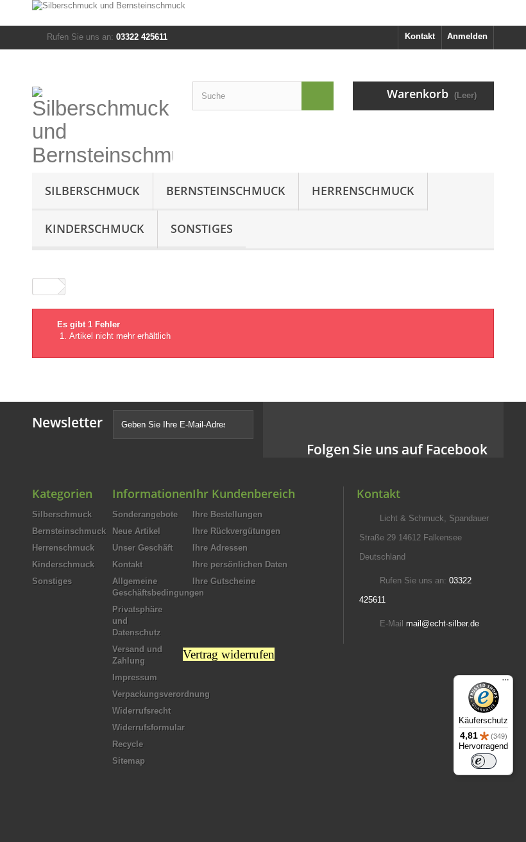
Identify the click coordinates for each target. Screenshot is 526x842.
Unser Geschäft (142, 548)
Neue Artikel (136, 531)
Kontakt (420, 36)
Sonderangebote (145, 514)
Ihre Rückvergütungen (236, 531)
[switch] (483, 761)
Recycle (127, 744)
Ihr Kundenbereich (243, 493)
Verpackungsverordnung (161, 694)
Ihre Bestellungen (227, 514)
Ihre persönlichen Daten (239, 564)
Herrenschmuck (363, 190)
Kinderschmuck (94, 228)
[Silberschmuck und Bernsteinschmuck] (263, 13)
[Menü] (505, 683)
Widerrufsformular (148, 727)
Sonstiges (202, 228)
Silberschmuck (92, 190)
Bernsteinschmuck (225, 190)
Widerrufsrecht (141, 711)
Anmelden (467, 36)
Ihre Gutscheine (223, 581)
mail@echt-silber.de (442, 623)
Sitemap (128, 761)
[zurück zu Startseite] (45, 287)
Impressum (134, 677)
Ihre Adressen (220, 548)
